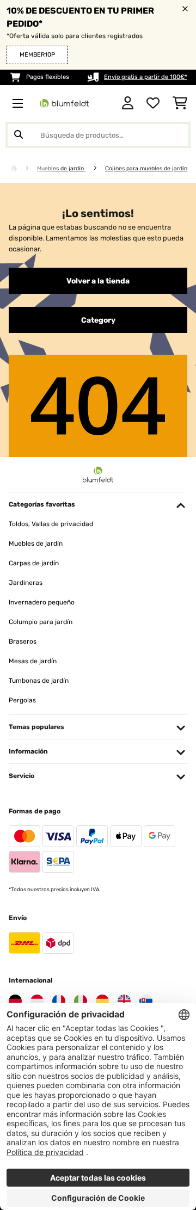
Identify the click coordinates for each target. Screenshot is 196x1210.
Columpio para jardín (40, 622)
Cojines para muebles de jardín (146, 168)
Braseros (22, 641)
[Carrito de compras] (180, 103)
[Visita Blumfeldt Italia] (80, 1001)
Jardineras (25, 583)
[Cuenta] (127, 103)
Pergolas (22, 700)
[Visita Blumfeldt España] (102, 1001)
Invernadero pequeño (42, 602)
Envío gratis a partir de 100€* (145, 77)
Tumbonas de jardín (39, 680)
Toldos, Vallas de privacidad (51, 524)
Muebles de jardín (61, 168)
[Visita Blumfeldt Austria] (37, 1001)
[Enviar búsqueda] (18, 134)
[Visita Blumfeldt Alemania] (15, 1001)
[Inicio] (24, 168)
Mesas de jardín (33, 661)
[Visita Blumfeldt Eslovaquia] (145, 1001)
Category (98, 320)
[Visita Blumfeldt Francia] (58, 1001)
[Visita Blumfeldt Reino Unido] (124, 1001)
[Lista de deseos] (153, 103)
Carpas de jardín (34, 563)
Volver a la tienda (98, 280)
